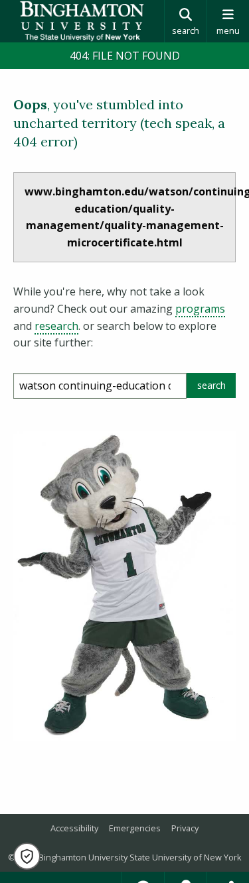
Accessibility (74, 828)
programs (200, 308)
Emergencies (135, 828)
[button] (27, 856)
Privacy (185, 828)
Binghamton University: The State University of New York (82, 21)
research (56, 326)
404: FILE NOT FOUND (125, 55)
